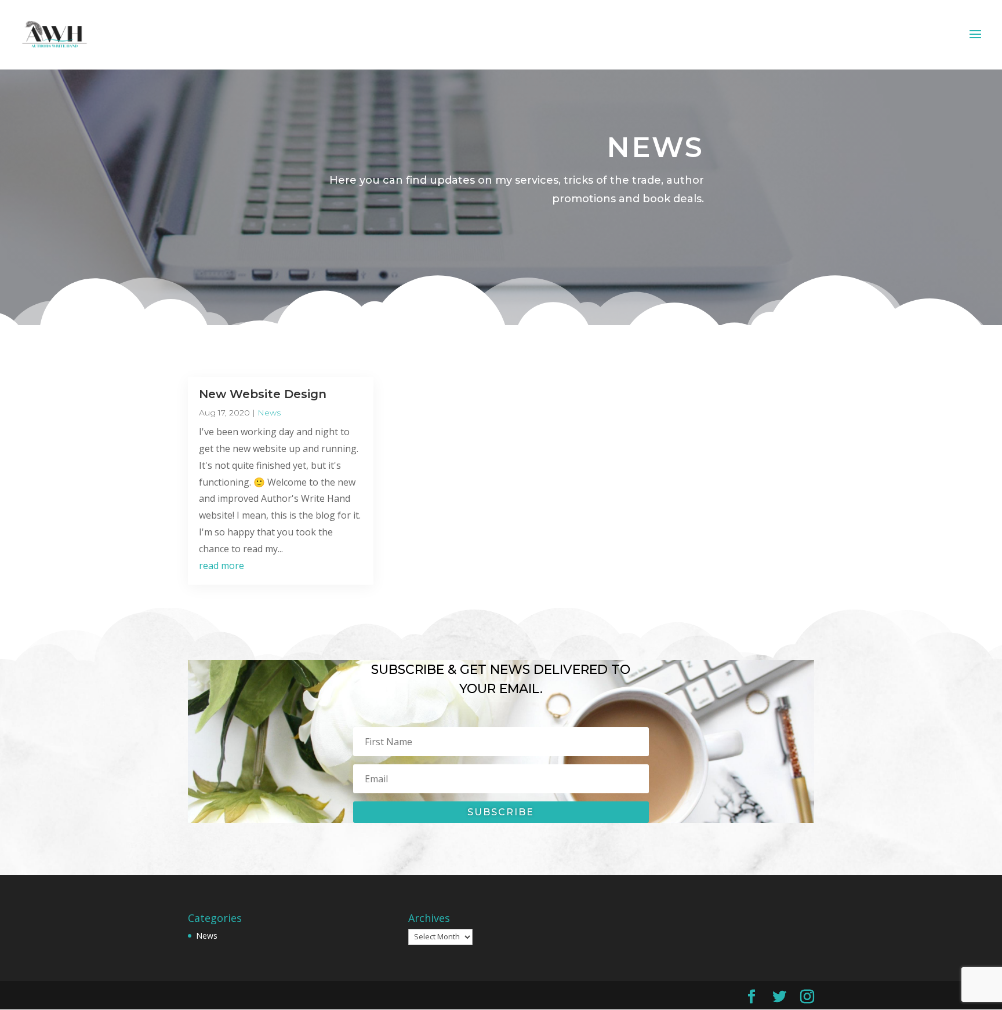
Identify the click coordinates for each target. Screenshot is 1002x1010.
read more (221, 565)
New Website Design (262, 394)
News (269, 412)
